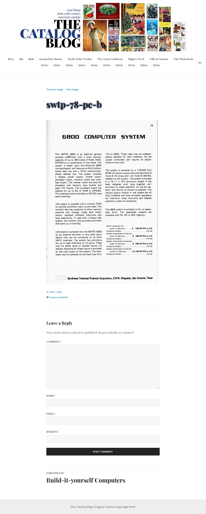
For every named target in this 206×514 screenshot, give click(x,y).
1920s (69, 65)
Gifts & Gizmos (159, 59)
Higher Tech (136, 59)
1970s (131, 65)
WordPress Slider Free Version (33, 2)
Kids (31, 59)
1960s (119, 65)
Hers (11, 59)
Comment (54, 341)
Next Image (72, 89)
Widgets (199, 66)
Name (51, 395)
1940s (94, 65)
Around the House (50, 59)
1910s (57, 65)
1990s (156, 65)
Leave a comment (58, 297)
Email (51, 413)
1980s (144, 65)
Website (52, 431)
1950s (106, 65)
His (21, 59)
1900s (44, 65)
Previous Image (54, 89)
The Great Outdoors (110, 59)
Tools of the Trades (80, 59)
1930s (81, 65)
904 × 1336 (55, 292)
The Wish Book (183, 59)
